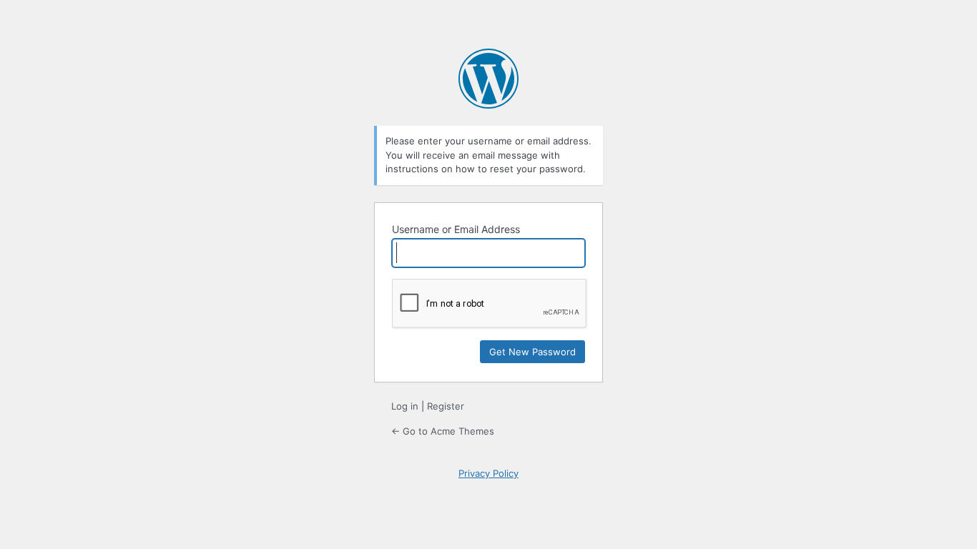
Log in (404, 406)
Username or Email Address (456, 229)
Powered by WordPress (488, 79)
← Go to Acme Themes (442, 431)
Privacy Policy (488, 473)
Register (445, 406)
